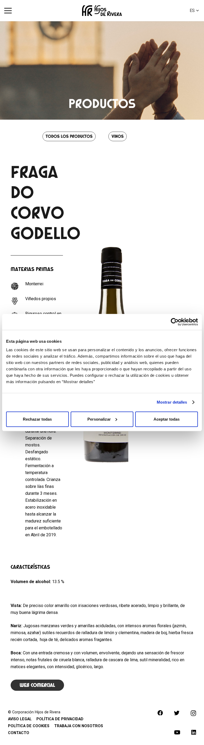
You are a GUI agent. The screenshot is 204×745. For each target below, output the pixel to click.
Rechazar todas (37, 419)
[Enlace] (102, 10)
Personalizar (99, 419)
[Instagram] (193, 713)
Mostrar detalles (172, 402)
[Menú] (8, 10)
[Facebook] (160, 713)
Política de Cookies (28, 726)
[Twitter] (177, 713)
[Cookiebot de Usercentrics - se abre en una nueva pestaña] (174, 322)
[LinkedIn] (193, 732)
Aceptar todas (167, 419)
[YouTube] (177, 732)
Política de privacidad (59, 719)
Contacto (18, 733)
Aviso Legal (20, 719)
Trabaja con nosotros (78, 726)
